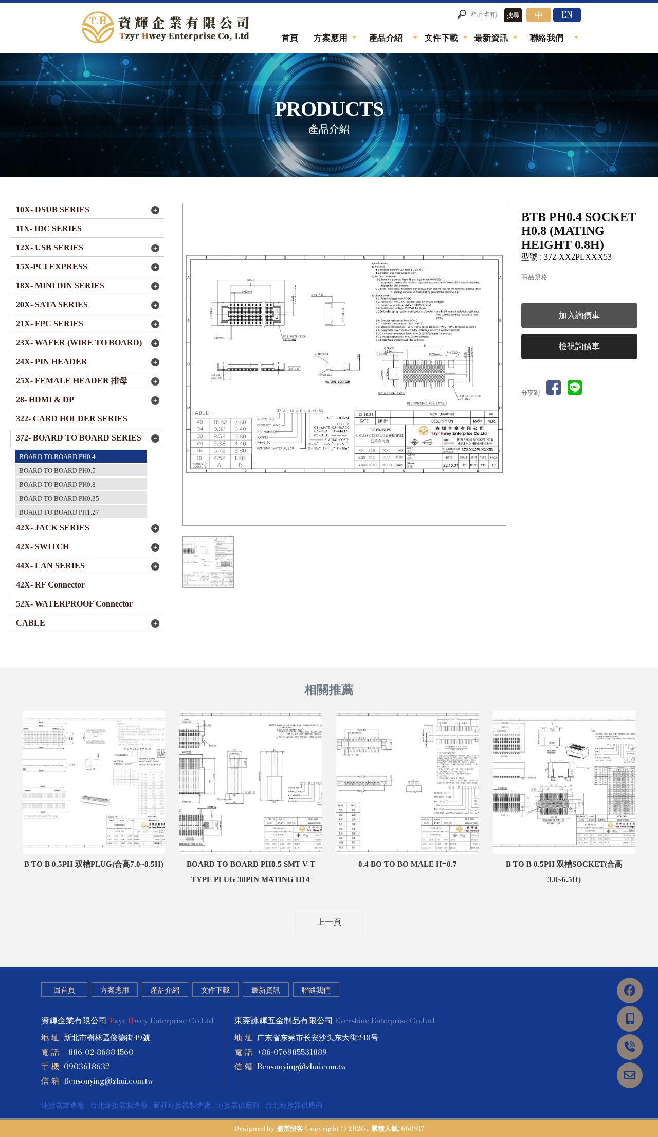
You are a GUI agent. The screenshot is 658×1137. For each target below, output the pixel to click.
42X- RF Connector (50, 584)
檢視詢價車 (579, 346)
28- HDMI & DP (45, 399)
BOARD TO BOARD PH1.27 (59, 512)
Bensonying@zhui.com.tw (108, 1081)
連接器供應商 (238, 1105)
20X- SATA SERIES (52, 304)
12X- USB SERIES (49, 247)
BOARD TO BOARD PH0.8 (57, 484)
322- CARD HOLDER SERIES (71, 418)
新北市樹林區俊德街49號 (107, 1037)
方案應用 (114, 990)
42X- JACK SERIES (52, 527)
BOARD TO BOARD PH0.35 (59, 498)
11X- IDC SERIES (49, 228)
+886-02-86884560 (99, 1052)
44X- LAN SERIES (50, 565)
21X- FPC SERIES (49, 323)
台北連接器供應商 (294, 1105)
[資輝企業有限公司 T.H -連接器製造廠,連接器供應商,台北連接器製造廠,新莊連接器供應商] (167, 29)
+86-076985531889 (292, 1052)
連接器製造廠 (62, 1105)
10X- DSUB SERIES (52, 209)
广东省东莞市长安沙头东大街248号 (317, 1037)
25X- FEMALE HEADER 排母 (71, 380)
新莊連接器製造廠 (182, 1105)
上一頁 (329, 921)
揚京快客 (290, 1128)
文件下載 (215, 990)
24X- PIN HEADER (51, 361)
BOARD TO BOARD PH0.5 (57, 470)
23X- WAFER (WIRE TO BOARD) (79, 342)
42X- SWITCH (42, 546)
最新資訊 (265, 990)
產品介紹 (165, 990)
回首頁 (64, 990)
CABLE (30, 622)
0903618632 (86, 1066)
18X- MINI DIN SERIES (60, 285)
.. (368, 1128)
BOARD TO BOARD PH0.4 (57, 457)
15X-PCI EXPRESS (51, 266)
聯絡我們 (316, 990)
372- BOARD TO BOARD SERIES (78, 437)
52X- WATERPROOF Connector (74, 603)
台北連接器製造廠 (119, 1105)
